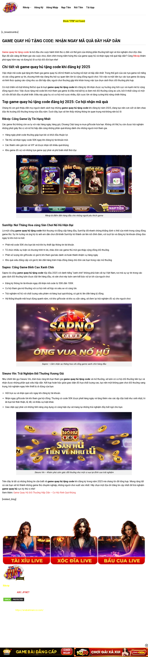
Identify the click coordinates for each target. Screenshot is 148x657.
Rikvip (26, 7)
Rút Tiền (78, 7)
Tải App (90, 7)
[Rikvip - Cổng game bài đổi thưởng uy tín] (10, 7)
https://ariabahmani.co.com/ (29, 610)
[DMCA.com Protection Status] (14, 599)
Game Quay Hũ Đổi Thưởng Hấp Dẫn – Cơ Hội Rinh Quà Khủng (44, 492)
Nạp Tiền (66, 7)
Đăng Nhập (52, 7)
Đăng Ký (38, 7)
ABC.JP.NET (23, 592)
